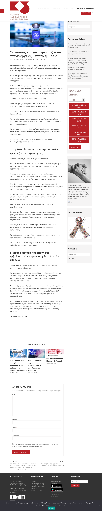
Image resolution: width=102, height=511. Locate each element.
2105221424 (13, 485)
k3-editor (29, 60)
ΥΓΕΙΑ (43, 60)
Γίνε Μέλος (90, 9)
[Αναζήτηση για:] (79, 27)
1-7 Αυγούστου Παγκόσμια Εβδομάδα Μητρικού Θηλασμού (54, 358)
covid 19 (37, 60)
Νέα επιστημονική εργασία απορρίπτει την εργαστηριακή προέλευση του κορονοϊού (36, 365)
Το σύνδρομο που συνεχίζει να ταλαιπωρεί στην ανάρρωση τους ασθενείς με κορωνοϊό (18, 365)
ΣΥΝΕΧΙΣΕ (75, 147)
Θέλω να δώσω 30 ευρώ (79, 126)
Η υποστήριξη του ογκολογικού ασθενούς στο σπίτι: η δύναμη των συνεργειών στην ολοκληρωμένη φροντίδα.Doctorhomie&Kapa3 (78, 61)
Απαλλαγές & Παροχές (37, 483)
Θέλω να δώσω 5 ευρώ (79, 106)
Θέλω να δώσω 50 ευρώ (79, 140)
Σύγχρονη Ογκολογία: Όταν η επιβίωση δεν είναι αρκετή (76, 68)
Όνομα (15, 419)
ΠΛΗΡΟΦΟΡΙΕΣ (56, 9)
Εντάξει (51, 508)
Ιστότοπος (15, 435)
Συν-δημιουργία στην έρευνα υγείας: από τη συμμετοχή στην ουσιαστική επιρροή (79, 53)
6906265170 (13, 492)
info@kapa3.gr (22, 485)
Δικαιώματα (34, 481)
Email (14, 427)
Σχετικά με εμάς (43, 9)
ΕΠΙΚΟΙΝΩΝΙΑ (81, 9)
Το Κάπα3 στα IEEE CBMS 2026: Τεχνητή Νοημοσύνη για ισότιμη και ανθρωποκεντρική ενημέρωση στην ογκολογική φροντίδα (78, 75)
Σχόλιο (15, 395)
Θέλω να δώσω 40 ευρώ (79, 133)
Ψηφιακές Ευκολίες (36, 490)
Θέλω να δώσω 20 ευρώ (79, 119)
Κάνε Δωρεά (86, 13)
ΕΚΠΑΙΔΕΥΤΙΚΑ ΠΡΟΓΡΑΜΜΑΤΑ (55, 495)
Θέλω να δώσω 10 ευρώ (79, 113)
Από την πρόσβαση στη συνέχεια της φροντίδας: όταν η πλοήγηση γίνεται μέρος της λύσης (79, 45)
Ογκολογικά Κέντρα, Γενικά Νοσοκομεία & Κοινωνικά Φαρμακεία (39, 486)
